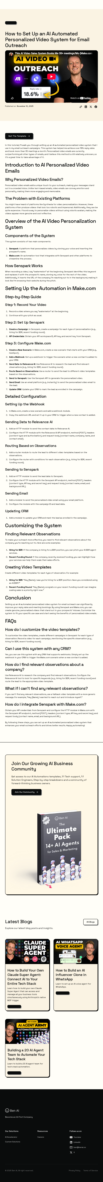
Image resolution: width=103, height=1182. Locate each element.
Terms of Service (90, 1170)
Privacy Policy (74, 1170)
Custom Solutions (12, 1142)
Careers (40, 1137)
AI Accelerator (11, 1137)
